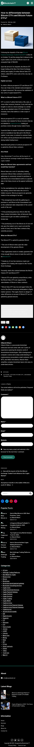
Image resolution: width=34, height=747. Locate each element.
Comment (5, 394)
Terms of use (22, 745)
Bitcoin (6, 372)
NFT (4, 642)
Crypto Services (7, 596)
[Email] (13, 327)
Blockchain (6, 581)
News (4, 640)
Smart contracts (8, 646)
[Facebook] (23, 327)
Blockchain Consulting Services (12, 585)
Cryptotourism (7, 609)
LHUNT (5, 631)
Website (4, 440)
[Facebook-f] (12, 740)
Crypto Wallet (7, 600)
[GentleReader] (16, 327)
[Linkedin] (9, 327)
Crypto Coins (6, 587)
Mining (5, 637)
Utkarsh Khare (16, 517)
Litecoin (5, 633)
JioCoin (5, 629)
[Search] (30, 493)
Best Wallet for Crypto (9, 574)
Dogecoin (6, 618)
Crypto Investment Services (11, 590)
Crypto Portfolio (7, 594)
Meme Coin (6, 635)
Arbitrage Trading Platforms (11, 572)
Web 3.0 (5, 655)
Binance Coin (7, 577)
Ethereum (6, 622)
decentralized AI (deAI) (10, 611)
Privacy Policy (12, 745)
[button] (32, 3)
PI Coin (5, 644)
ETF (4, 620)
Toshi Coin (6, 653)
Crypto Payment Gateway (10, 592)
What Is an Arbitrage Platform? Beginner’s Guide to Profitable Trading (20, 694)
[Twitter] (2, 327)
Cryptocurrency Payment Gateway (13, 605)
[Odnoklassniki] (20, 327)
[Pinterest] (6, 327)
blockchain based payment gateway (13, 583)
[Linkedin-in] (18, 740)
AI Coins (5, 570)
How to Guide (7, 627)
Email (3, 431)
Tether (5, 650)
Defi (4, 613)
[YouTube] (11, 501)
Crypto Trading (7, 598)
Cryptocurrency (7, 603)
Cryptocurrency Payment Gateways (13, 607)
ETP (4, 624)
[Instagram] (15, 501)
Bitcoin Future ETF (17, 374)
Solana (5, 648)
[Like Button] (3, 322)
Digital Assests (7, 616)
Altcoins (6, 374)
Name (3, 422)
